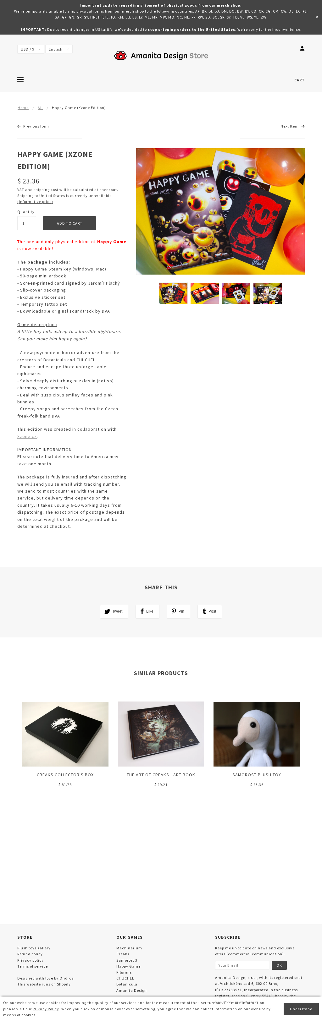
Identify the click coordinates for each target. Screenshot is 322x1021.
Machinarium (129, 948)
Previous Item (35, 126)
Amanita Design (131, 990)
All (40, 107)
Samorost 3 (126, 960)
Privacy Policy (46, 1009)
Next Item (290, 126)
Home (23, 107)
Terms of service (32, 966)
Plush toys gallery (34, 948)
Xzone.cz (27, 436)
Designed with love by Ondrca (45, 978)
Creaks (122, 954)
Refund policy (30, 954)
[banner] (161, 55)
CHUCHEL (125, 978)
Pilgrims (124, 972)
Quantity (26, 211)
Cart (299, 80)
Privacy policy (30, 960)
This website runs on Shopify (44, 984)
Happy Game (128, 966)
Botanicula (126, 984)
